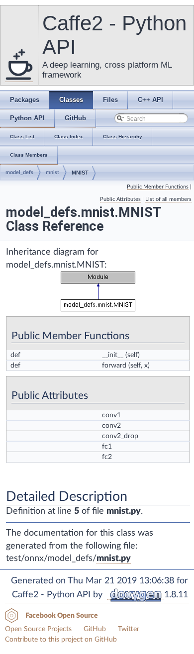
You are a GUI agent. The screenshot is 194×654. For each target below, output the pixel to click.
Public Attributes (120, 199)
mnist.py (123, 511)
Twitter (128, 629)
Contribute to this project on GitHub (61, 639)
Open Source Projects (38, 629)
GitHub (95, 629)
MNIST (80, 173)
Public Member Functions (158, 186)
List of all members (168, 199)
